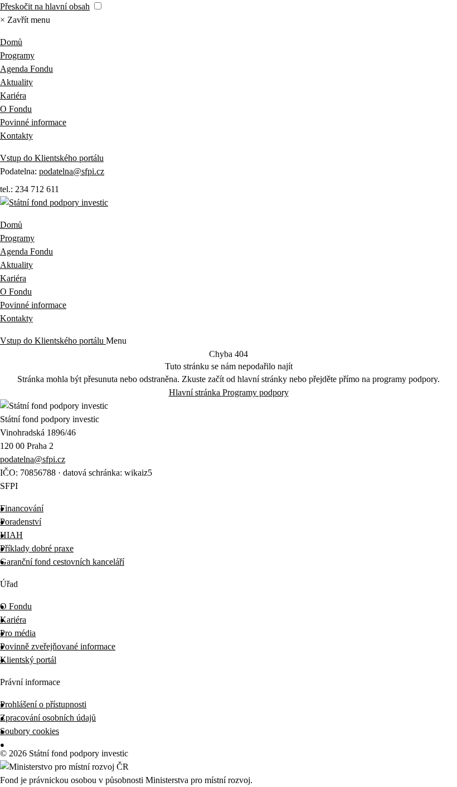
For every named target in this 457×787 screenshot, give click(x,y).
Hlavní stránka (195, 392)
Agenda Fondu (26, 69)
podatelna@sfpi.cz (71, 171)
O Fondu (16, 109)
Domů (11, 42)
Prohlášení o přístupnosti (43, 704)
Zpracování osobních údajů (48, 717)
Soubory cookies (29, 731)
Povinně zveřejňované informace (57, 646)
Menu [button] (116, 340)
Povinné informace (33, 122)
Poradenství (20, 521)
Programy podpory (255, 392)
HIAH (11, 535)
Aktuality (16, 82)
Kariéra (13, 95)
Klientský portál (28, 659)
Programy (17, 55)
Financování (21, 508)
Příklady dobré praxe (37, 548)
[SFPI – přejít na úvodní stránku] (54, 202)
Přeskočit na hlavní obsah (45, 6)
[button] (25, 20)
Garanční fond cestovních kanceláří (62, 561)
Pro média (18, 633)
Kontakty (16, 135)
